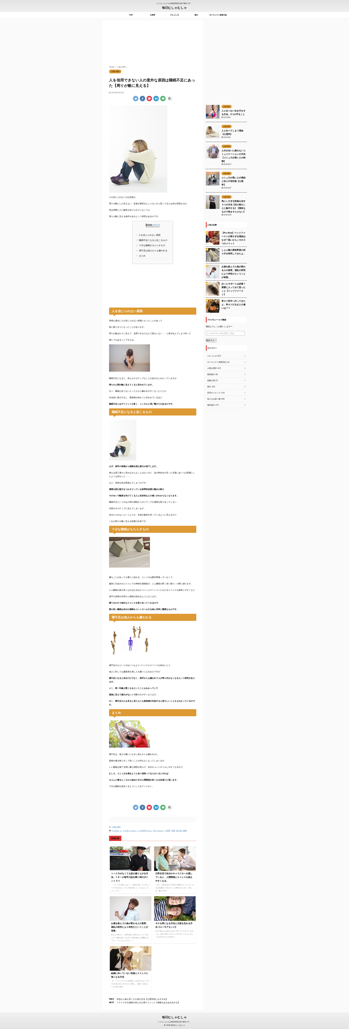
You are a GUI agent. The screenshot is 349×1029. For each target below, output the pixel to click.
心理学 (152, 15)
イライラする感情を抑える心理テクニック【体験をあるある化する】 (148, 1002)
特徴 (173, 830)
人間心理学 (116, 827)
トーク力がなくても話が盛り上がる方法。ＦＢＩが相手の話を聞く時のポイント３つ (129, 877)
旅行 (196, 15)
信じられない (158, 830)
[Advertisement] (152, 44)
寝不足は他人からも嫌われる (152, 250)
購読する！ (211, 340)
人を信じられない (130, 830)
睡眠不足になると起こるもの (152, 240)
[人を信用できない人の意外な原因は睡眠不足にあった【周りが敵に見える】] (156, 98)
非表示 (156, 225)
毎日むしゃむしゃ (174, 7)
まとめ (141, 255)
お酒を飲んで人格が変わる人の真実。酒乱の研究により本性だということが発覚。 (129, 927)
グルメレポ (174, 15)
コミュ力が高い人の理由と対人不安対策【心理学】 (234, 181)
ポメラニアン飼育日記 (218, 15)
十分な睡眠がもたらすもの (151, 245)
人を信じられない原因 (149, 235)
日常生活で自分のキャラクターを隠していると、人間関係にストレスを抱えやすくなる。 (173, 877)
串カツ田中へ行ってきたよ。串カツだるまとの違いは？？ (234, 304)
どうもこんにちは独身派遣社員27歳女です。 (174, 1022)
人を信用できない (145, 830)
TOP (131, 15)
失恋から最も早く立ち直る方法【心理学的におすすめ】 (142, 999)
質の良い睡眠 (181, 830)
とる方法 (115, 830)
